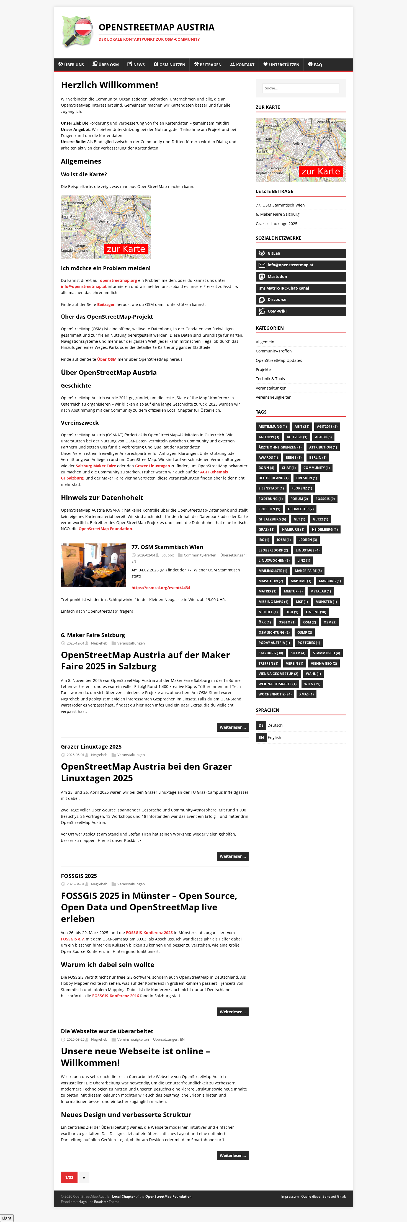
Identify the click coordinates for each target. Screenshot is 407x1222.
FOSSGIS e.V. (73, 939)
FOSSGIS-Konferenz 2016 (115, 995)
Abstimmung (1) (273, 426)
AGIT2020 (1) (297, 437)
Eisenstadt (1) (271, 488)
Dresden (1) (306, 478)
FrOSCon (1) (269, 509)
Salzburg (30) (271, 653)
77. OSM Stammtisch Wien (167, 547)
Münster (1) (326, 601)
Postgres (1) (309, 642)
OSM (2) (309, 622)
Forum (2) (299, 498)
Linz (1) (303, 560)
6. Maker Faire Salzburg (93, 635)
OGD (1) (291, 612)
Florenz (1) (302, 488)
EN (134, 561)
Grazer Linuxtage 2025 (91, 746)
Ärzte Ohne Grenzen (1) (280, 447)
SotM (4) (298, 653)
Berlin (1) (317, 457)
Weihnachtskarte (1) (278, 684)
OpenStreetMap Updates (279, 360)
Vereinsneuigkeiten (133, 1039)
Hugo (82, 1201)
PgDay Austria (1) (274, 642)
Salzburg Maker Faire (96, 465)
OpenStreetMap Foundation (105, 528)
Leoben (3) (307, 539)
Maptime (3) (301, 581)
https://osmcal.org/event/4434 (161, 587)
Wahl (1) (313, 673)
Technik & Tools (270, 378)
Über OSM (107, 359)
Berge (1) (294, 457)
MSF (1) (302, 601)
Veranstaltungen (131, 643)
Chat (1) (289, 467)
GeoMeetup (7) (301, 509)
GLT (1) (299, 519)
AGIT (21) (302, 426)
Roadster (101, 1201)
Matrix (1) (267, 591)
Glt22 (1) (320, 519)
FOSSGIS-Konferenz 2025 (149, 932)
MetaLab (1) (320, 591)
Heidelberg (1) (325, 529)
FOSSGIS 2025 (79, 876)
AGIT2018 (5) (327, 426)
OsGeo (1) (287, 622)
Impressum (290, 1196)
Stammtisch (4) (326, 653)
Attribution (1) (323, 447)
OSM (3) (330, 622)
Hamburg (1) (293, 529)
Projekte (263, 369)
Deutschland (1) (273, 478)
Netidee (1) (268, 612)
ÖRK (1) (265, 622)
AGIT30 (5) (323, 437)
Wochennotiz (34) (275, 694)
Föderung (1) (271, 498)
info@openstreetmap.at (84, 286)
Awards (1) (268, 457)
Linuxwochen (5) (274, 560)
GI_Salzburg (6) (272, 519)
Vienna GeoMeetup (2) (278, 673)
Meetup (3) (293, 591)
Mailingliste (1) (273, 570)
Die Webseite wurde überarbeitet (107, 1031)
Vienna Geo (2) (324, 663)
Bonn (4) (266, 467)
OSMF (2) (304, 632)
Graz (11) (266, 529)
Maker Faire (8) (308, 570)
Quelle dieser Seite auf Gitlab (323, 1196)
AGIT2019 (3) (269, 437)
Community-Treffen (200, 555)
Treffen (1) (268, 663)
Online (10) (316, 612)
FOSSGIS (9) (325, 498)
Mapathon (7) (271, 581)
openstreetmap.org (118, 280)
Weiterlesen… (233, 727)
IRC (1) (264, 539)
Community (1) (316, 467)
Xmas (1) (306, 694)
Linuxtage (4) (308, 550)
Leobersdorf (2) (273, 550)
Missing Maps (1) (273, 601)
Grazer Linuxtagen (152, 465)
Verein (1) (294, 663)
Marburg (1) (330, 581)
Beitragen (106, 304)
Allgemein (265, 341)
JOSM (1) (284, 539)
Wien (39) (312, 684)
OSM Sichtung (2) (274, 632)
